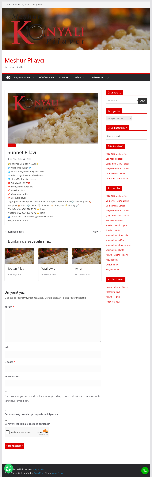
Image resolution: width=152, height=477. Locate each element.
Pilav (95, 231)
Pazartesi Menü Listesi (117, 153)
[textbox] (115, 136)
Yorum (9, 306)
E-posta (10, 362)
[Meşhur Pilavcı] (76, 9)
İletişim (77, 77)
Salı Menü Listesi (114, 158)
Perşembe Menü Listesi (117, 168)
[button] (32, 77)
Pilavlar (63, 77)
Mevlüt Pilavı (112, 259)
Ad (7, 347)
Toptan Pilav (16, 268)
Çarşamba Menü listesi (117, 163)
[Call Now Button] (145, 470)
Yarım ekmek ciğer (115, 240)
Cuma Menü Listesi (115, 173)
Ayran (79, 268)
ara (142, 100)
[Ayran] (86, 250)
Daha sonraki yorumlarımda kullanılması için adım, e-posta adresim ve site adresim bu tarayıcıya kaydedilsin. (53, 398)
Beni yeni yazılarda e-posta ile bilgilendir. (27, 423)
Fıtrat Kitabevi (113, 301)
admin (28, 159)
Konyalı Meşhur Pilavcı (117, 254)
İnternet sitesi (12, 376)
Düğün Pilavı (46, 77)
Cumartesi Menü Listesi (117, 178)
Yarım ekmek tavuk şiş (117, 235)
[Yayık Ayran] (53, 250)
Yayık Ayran (49, 268)
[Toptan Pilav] (19, 250)
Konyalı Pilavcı (16, 231)
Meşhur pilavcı (113, 291)
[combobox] (126, 136)
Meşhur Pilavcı (24, 60)
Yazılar (11, 145)
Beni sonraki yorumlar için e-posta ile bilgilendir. (32, 414)
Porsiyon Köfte (113, 230)
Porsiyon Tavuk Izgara (116, 225)
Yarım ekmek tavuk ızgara (118, 245)
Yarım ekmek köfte (115, 249)
